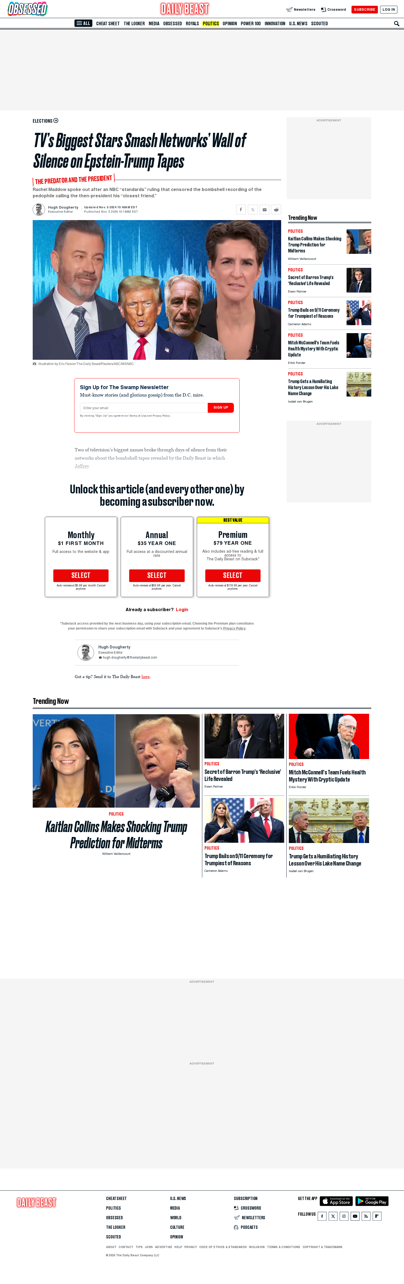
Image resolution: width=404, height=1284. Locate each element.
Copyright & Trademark (323, 1247)
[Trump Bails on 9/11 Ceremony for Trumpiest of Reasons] (359, 323)
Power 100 (251, 23)
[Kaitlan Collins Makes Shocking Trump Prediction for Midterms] (359, 252)
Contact (126, 1247)
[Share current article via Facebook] (241, 209)
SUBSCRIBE (364, 9)
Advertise (163, 1247)
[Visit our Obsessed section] (45, 9)
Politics (211, 23)
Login (182, 609)
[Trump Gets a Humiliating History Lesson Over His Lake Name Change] (359, 395)
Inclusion (257, 1247)
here (146, 676)
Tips (139, 1247)
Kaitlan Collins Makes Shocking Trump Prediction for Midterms (116, 835)
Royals (192, 23)
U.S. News (298, 23)
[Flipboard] (377, 1217)
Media (154, 23)
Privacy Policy (162, 416)
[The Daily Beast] (185, 9)
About (111, 1247)
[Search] (397, 23)
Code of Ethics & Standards (223, 1247)
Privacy (190, 1247)
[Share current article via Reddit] (276, 209)
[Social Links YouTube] (355, 1217)
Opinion (230, 23)
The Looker (134, 23)
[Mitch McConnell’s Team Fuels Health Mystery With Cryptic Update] (359, 356)
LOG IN (389, 9)
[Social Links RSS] (366, 1217)
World (175, 1218)
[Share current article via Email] (264, 209)
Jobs (149, 1247)
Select (81, 575)
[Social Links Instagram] (344, 1217)
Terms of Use (138, 416)
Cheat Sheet (108, 23)
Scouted (319, 23)
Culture (177, 1227)
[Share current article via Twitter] (253, 209)
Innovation (275, 23)
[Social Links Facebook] (322, 1217)
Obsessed (172, 23)
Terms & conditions (283, 1247)
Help (178, 1247)
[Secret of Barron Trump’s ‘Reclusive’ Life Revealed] (359, 291)
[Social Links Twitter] (333, 1217)
